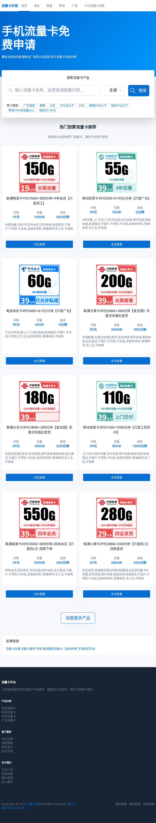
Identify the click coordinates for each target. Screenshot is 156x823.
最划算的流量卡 (52, 648)
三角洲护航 (70, 648)
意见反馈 (7, 751)
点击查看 (39, 244)
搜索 (143, 90)
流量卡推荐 (28, 648)
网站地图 (148, 804)
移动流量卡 (9, 716)
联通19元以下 (97, 105)
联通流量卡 (9, 712)
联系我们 (7, 747)
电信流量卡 (9, 708)
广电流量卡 (9, 720)
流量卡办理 (13, 648)
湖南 (42, 105)
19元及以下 (67, 105)
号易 (39, 648)
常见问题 (7, 738)
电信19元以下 (119, 105)
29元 (82, 105)
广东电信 (29, 105)
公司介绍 (7, 769)
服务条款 (7, 777)
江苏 (52, 105)
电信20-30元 (47, 110)
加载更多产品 (78, 618)
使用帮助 (7, 743)
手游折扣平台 (86, 648)
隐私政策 (7, 773)
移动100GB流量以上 (22, 110)
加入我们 (7, 781)
